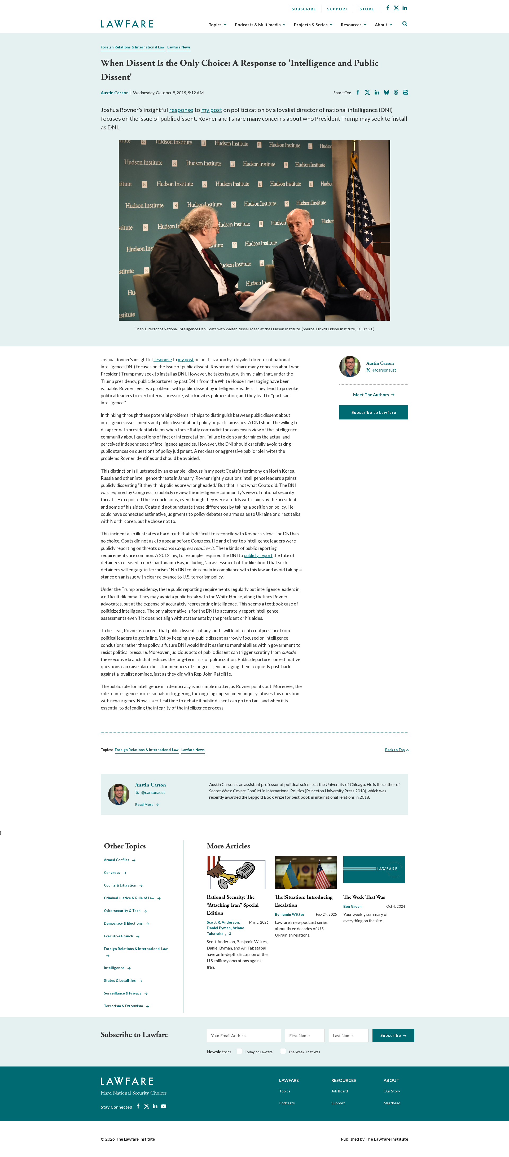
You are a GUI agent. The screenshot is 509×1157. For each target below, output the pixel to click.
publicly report (258, 555)
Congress (113, 872)
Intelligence (116, 968)
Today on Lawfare (259, 1052)
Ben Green (352, 906)
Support (338, 9)
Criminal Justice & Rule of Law (130, 898)
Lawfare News (179, 47)
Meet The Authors (371, 394)
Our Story (392, 1091)
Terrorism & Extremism (125, 1006)
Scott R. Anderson (223, 922)
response (181, 109)
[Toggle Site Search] (404, 24)
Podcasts (287, 1103)
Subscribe (304, 9)
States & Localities (121, 980)
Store (366, 9)
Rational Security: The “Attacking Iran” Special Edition (233, 905)
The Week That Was (364, 897)
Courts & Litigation (121, 885)
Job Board (339, 1091)
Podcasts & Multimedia (258, 24)
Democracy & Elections (125, 923)
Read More (144, 804)
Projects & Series (311, 24)
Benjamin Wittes (290, 914)
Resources (351, 24)
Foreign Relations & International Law (132, 47)
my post (211, 109)
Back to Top (395, 750)
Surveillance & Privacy (124, 993)
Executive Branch (120, 936)
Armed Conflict (118, 860)
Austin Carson (115, 92)
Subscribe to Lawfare (374, 412)
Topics (215, 24)
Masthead (392, 1103)
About (381, 24)
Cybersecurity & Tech (124, 911)
